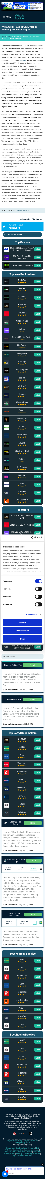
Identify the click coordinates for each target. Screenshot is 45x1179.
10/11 (33, 869)
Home (4, 36)
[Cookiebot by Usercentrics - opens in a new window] (31, 538)
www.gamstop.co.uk (22, 1143)
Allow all (22, 622)
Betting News (19, 1150)
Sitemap (19, 1154)
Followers (15, 226)
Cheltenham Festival (24, 1152)
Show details (31, 614)
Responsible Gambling (14, 1148)
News (10, 36)
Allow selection (22, 631)
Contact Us (37, 1152)
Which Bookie (23, 211)
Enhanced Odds (10, 1152)
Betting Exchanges (32, 1150)
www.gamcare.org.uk (30, 1141)
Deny (22, 639)
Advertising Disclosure (31, 219)
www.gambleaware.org (14, 1141)
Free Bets (28, 1155)
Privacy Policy (9, 1154)
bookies (23, 60)
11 (35, 922)
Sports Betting (18, 1155)
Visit (38, 249)
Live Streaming (29, 1148)
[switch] (38, 589)
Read (32, 665)
